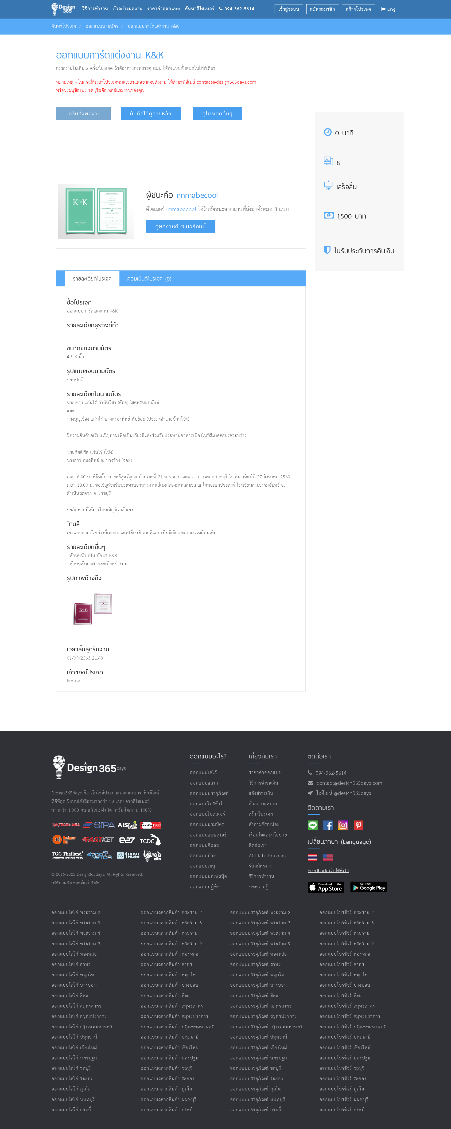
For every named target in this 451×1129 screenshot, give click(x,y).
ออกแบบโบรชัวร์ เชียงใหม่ (345, 1048)
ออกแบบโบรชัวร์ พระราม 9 (346, 944)
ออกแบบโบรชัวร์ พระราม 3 (346, 923)
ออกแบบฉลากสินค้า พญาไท (168, 975)
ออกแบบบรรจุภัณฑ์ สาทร (255, 965)
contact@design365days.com (348, 783)
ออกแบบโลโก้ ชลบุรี (71, 1068)
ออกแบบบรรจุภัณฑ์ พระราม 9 (260, 944)
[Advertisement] (181, 158)
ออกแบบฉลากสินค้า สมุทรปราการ (175, 1016)
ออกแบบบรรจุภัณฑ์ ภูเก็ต (255, 1089)
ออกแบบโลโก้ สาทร (71, 965)
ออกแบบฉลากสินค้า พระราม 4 (171, 933)
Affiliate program (267, 856)
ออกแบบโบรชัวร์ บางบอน (345, 985)
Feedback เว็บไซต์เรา (328, 871)
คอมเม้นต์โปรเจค (149, 278)
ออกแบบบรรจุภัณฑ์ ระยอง (256, 1079)
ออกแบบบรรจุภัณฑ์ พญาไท (257, 975)
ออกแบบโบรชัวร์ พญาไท (343, 975)
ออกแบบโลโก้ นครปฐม (74, 1058)
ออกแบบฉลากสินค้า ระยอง (167, 1079)
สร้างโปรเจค (261, 814)
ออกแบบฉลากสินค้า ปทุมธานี (170, 1037)
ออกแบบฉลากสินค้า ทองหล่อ (169, 954)
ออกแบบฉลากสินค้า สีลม (165, 996)
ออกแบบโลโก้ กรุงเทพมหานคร (82, 1027)
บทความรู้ (258, 887)
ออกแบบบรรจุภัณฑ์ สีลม (254, 996)
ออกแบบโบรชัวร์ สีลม (340, 996)
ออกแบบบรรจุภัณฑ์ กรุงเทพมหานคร (266, 1027)
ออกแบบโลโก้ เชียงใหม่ (74, 1048)
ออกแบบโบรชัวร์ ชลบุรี (342, 1068)
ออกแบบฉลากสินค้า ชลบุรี (167, 1068)
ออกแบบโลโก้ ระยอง (72, 1079)
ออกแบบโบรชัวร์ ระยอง (342, 1079)
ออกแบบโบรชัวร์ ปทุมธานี (345, 1037)
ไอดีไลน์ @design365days (342, 793)
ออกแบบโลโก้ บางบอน (74, 985)
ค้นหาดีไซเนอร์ (202, 1)
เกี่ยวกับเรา (263, 756)
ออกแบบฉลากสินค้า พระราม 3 (171, 923)
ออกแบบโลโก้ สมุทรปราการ (79, 1016)
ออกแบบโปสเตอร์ (207, 814)
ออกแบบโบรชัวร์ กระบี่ (342, 1110)
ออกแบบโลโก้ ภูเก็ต (71, 1089)
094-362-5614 (329, 773)
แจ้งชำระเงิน (261, 793)
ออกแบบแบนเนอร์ (208, 835)
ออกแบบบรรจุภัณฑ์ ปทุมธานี (259, 1037)
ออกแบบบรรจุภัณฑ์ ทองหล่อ (258, 954)
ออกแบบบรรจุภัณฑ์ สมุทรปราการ (263, 1016)
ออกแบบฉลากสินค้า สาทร (166, 965)
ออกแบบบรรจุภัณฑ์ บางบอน (258, 985)
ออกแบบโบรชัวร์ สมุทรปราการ (350, 1016)
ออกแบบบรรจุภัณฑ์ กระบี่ (255, 1110)
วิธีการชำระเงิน (263, 783)
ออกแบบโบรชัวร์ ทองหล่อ (345, 954)
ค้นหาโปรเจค (63, 26)
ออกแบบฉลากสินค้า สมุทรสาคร (172, 1006)
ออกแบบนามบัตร (102, 26)
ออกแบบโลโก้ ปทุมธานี (74, 1037)
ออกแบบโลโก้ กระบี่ (71, 1110)
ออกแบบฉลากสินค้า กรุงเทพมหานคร (177, 1027)
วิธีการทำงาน (97, 1)
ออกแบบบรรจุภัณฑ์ (209, 793)
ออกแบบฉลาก (204, 783)
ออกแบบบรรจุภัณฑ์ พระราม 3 (260, 923)
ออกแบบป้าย (203, 856)
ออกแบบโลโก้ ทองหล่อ (74, 954)
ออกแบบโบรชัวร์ (206, 804)
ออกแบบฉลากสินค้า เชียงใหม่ (170, 1048)
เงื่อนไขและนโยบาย (268, 835)
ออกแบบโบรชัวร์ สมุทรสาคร (347, 1006)
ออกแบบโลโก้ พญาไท (72, 975)
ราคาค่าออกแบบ (166, 1)
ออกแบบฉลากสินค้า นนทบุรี (169, 1100)
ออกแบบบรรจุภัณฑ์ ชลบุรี (255, 1068)
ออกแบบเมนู (202, 866)
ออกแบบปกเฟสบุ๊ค (208, 876)
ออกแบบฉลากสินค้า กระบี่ (167, 1110)
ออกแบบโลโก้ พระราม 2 (76, 913)
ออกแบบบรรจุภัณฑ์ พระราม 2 (260, 913)
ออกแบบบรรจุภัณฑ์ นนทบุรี (257, 1100)
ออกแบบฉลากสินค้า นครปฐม (169, 1058)
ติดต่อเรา (258, 845)
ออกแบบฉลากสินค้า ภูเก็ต (166, 1089)
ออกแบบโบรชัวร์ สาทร (341, 965)
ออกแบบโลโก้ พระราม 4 (76, 933)
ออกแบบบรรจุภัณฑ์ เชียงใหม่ (258, 1048)
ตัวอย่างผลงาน (130, 1)
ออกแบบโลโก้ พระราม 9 (76, 944)
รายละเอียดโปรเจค (92, 278)
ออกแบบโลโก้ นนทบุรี (73, 1100)
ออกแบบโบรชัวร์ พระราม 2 (346, 913)
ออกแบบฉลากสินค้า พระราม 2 (171, 913)
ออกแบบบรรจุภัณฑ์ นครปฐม (258, 1058)
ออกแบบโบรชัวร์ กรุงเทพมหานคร (352, 1027)
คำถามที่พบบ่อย (264, 824)
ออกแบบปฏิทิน (205, 887)
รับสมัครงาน (261, 866)
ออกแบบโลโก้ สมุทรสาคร (76, 1006)
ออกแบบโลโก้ (203, 773)
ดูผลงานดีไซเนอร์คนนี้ (181, 226)
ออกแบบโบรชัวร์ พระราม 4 (346, 933)
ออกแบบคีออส (204, 845)
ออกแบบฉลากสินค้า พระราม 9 (171, 944)
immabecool (197, 195)
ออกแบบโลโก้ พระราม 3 (76, 923)
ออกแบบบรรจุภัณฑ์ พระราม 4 (260, 933)
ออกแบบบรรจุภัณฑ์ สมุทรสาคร (261, 1006)
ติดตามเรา (321, 807)
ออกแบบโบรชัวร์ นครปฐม (345, 1058)
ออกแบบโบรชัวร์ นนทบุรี (344, 1100)
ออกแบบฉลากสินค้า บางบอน (169, 985)
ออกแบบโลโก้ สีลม (69, 996)
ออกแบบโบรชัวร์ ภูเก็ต (341, 1089)
